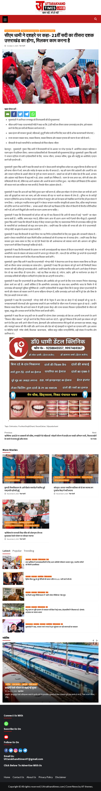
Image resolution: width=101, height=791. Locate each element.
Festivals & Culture (12, 31)
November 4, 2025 (13, 494)
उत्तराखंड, (28, 559)
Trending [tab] (29, 550)
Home (7, 777)
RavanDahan (41, 426)
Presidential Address (35, 477)
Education (21, 477)
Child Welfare (60, 477)
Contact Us (18, 777)
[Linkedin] (20, 750)
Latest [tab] (6, 550)
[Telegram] (26, 114)
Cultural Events (11, 522)
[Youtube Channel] (6, 737)
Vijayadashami (52, 426)
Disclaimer (60, 777)
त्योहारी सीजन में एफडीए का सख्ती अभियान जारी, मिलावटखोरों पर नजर (74, 435)
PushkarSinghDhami (26, 426)
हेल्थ (47, 559)
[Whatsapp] (33, 114)
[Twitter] (20, 114)
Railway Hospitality (26, 522)
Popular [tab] (17, 550)
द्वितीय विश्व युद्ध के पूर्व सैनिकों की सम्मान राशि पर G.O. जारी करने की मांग (49, 579)
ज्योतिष (8, 684)
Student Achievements (13, 525)
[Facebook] (14, 114)
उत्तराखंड (28, 576)
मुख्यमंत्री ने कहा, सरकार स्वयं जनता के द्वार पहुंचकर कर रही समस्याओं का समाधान (52, 627)
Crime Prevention (73, 477)
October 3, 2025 (13, 46)
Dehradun (13, 426)
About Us (31, 777)
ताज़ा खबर (34, 559)
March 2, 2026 (12, 691)
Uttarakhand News (47, 31)
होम (47, 607)
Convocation (10, 477)
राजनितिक (41, 576)
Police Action (87, 477)
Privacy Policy (46, 777)
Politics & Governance (30, 31)
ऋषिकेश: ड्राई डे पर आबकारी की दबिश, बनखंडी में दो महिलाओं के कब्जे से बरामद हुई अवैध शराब (27, 435)
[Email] (8, 114)
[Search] (95, 18)
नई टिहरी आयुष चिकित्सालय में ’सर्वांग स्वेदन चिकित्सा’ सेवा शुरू (46, 595)
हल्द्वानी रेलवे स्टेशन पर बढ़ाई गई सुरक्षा (20, 687)
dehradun (29, 624)
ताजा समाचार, (16, 684)
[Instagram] (16, 750)
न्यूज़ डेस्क (20, 691)
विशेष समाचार (42, 559)
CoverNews (72, 786)
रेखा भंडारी (22, 46)
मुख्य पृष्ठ (24, 684)
